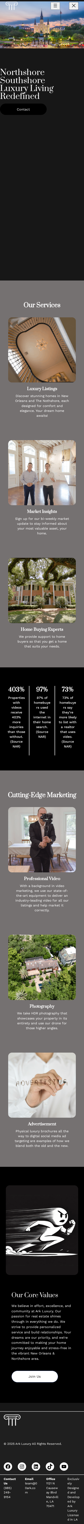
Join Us (34, 1376)
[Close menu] (73, 6)
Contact (23, 109)
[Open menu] (55, 6)
